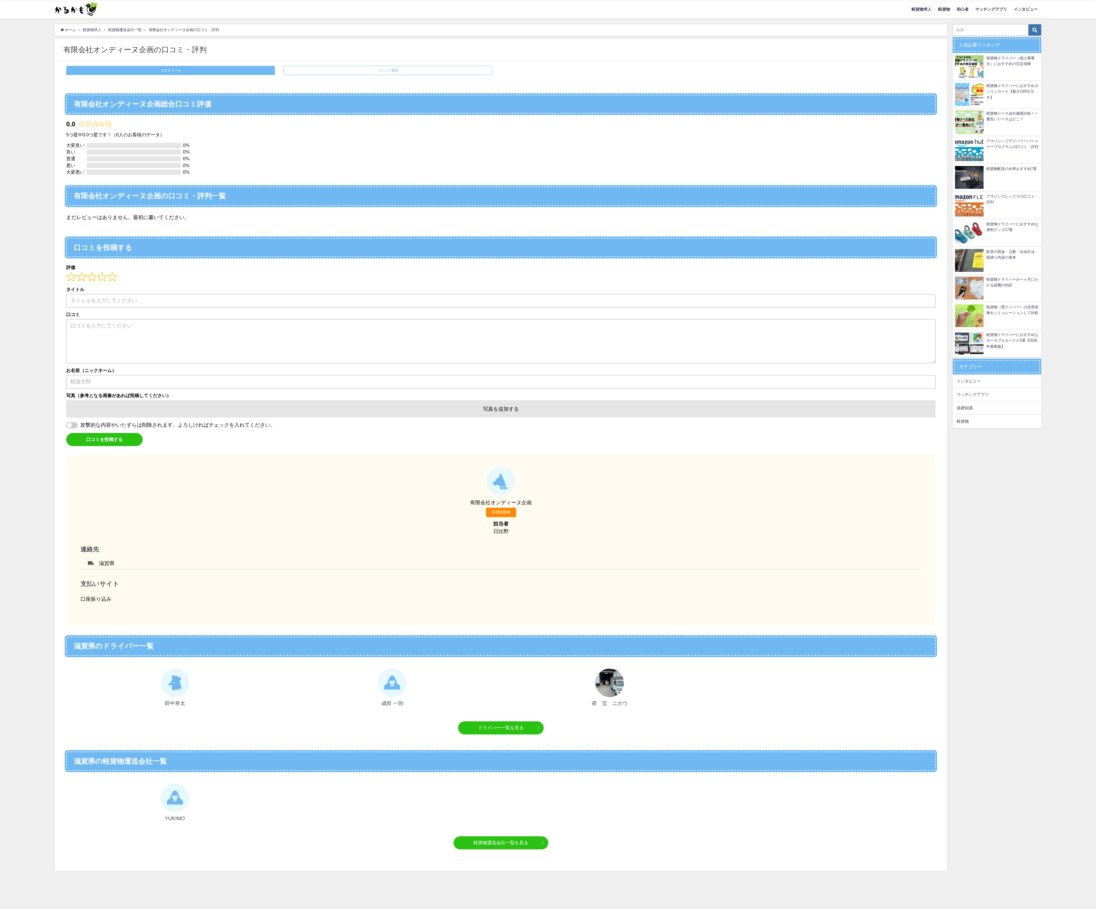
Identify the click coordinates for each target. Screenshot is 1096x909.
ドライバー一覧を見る (501, 727)
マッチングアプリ (991, 9)
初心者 (963, 9)
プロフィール (170, 70)
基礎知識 (965, 408)
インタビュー (1026, 9)
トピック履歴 (388, 70)
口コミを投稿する (104, 439)
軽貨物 (944, 9)
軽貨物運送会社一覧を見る (501, 842)
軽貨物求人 (922, 9)
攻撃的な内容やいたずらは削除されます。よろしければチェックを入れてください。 (177, 425)
